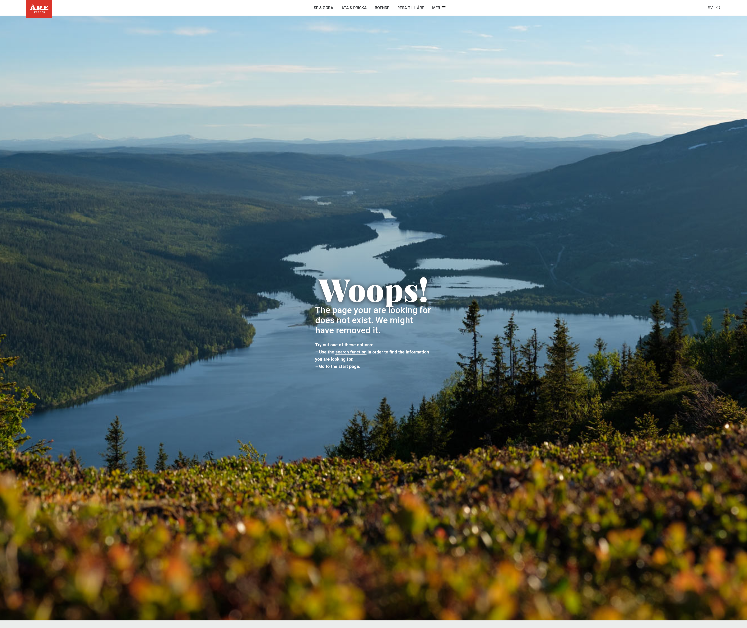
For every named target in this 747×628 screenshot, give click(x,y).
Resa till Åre (410, 7)
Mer (436, 7)
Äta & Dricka (354, 7)
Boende (382, 7)
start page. (349, 366)
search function (350, 351)
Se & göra (323, 7)
